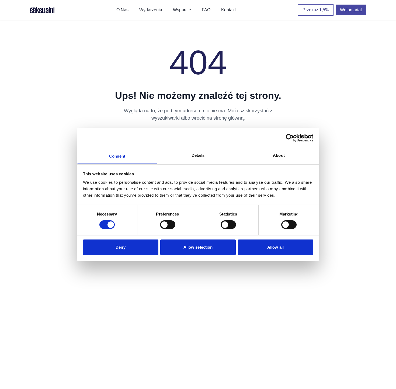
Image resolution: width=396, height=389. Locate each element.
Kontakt (228, 10)
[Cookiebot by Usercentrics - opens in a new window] (289, 138)
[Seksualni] (42, 10)
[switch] (167, 224)
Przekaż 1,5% (316, 10)
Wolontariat (351, 10)
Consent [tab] (117, 156)
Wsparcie (182, 10)
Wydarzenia (150, 10)
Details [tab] (198, 155)
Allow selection (198, 247)
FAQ (206, 10)
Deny (120, 247)
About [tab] (279, 155)
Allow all (275, 247)
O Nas (122, 10)
